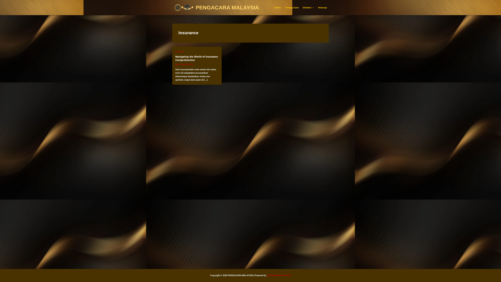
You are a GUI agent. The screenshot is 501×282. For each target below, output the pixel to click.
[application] (312, 7)
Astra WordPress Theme (279, 275)
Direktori (307, 8)
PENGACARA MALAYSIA (227, 8)
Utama (277, 8)
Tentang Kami (292, 8)
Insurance (179, 52)
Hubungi (322, 8)
